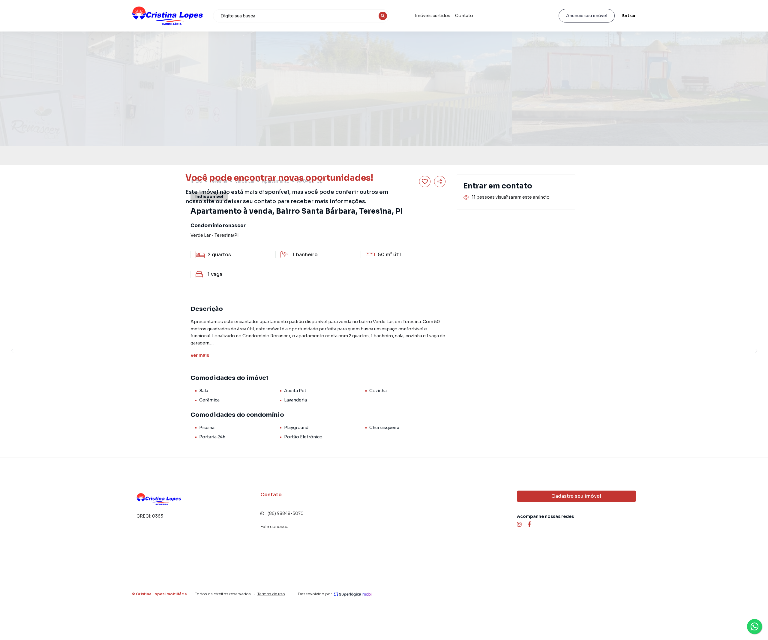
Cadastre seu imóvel (576, 496)
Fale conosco (274, 526)
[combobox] (301, 16)
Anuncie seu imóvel (586, 15)
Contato (464, 15)
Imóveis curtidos (432, 15)
